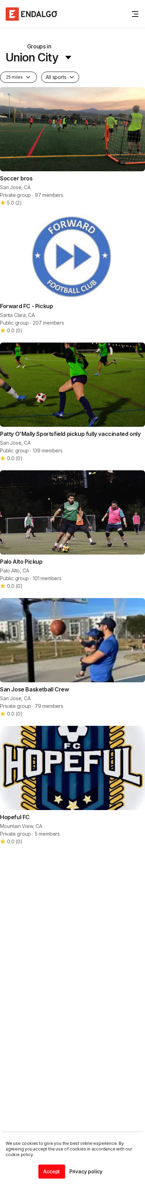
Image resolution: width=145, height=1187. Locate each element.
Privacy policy (85, 1171)
